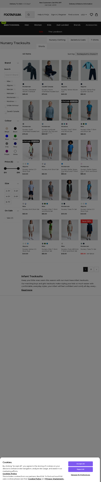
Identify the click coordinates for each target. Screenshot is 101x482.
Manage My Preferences (80, 475)
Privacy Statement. (54, 479)
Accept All (81, 464)
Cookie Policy (34, 479)
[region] (50, 469)
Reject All (80, 469)
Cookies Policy (10, 474)
